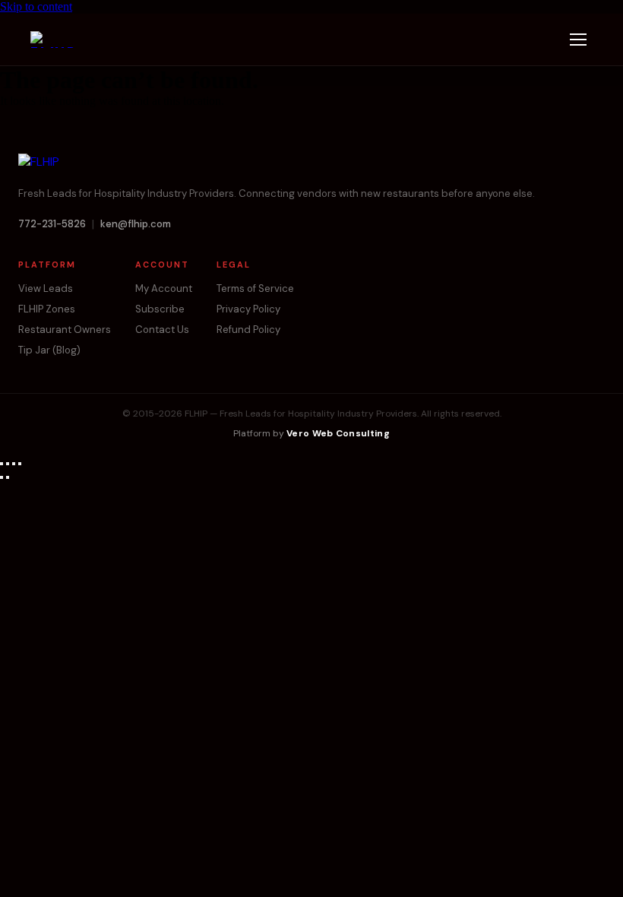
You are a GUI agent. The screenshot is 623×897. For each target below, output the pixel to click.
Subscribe (160, 309)
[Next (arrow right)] (7, 477)
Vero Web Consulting (338, 433)
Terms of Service (255, 288)
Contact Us (162, 329)
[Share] (13, 463)
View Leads (45, 288)
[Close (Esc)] (19, 463)
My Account (163, 288)
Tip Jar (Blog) (49, 350)
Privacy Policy (248, 309)
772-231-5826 (52, 223)
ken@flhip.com (135, 223)
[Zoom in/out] (1, 463)
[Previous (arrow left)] (1, 477)
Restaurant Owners (64, 329)
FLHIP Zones (46, 309)
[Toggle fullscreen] (7, 463)
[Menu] (578, 39)
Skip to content (36, 6)
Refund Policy (248, 329)
